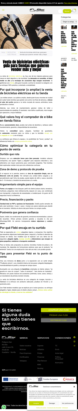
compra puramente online (23, 141)
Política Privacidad (59, 358)
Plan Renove (42, 361)
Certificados (24, 357)
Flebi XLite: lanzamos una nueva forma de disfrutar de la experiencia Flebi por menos (64, 78)
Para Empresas (25, 353)
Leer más (64, 46)
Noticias (23, 349)
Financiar (40, 357)
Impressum (65, 407)
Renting (40, 368)
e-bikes (18, 232)
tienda (12, 83)
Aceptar (36, 403)
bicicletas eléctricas (15, 76)
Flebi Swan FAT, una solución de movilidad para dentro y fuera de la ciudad (74, 41)
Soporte (40, 346)
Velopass (23, 361)
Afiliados (40, 349)
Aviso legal (59, 353)
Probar (39, 353)
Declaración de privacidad (54, 407)
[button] (74, 387)
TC (56, 346)
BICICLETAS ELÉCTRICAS (12, 53)
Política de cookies (41, 407)
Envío (57, 349)
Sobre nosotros (25, 346)
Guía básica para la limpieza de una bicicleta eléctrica (64, 37)
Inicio (3, 52)
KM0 (39, 365)
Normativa (59, 363)
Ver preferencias (68, 403)
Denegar (52, 403)
